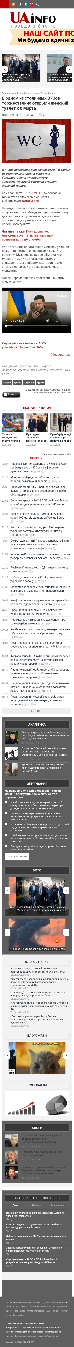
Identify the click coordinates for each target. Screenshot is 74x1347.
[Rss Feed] (13, 5)
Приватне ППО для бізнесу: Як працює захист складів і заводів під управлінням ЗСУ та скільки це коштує (44, 751)
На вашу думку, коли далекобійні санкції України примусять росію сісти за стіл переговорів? (33, 794)
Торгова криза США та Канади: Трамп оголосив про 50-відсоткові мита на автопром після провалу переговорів (40, 660)
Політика (36, 1302)
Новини (36, 458)
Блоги (37, 1128)
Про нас (9, 1336)
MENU (4, 4)
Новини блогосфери (43, 93)
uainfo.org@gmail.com (48, 1336)
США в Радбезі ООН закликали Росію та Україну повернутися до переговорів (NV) (37, 994)
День (16, 1205)
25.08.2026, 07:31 (19, 1026)
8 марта (7, 382)
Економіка (60, 1302)
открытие (29, 382)
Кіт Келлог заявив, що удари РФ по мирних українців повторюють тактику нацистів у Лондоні (37, 531)
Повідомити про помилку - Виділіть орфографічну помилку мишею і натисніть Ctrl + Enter (36, 370)
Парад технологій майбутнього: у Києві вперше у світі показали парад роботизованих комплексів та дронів (39, 673)
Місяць (36, 1205)
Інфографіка (37, 1085)
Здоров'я (61, 1306)
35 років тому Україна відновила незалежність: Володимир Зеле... (18, 77)
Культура (16, 1306)
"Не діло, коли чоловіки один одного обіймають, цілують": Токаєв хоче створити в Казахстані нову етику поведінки (40, 687)
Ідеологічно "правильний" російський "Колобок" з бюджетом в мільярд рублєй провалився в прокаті (43, 1170)
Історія (33, 1306)
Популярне (52, 1198)
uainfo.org (41, 1327)
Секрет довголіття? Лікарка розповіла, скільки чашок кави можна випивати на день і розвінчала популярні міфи (39, 544)
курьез (40, 382)
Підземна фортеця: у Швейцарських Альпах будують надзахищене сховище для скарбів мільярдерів (38, 490)
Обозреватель (60, 355)
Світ (8, 1306)
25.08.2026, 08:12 (19, 999)
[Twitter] (25, 5)
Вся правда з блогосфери (15, 93)
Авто (49, 1306)
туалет (17, 382)
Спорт (9, 1311)
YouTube (37, 347)
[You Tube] (31, 5)
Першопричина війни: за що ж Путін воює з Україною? (42, 1153)
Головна (9, 1302)
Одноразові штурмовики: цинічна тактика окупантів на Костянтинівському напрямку (41, 1138)
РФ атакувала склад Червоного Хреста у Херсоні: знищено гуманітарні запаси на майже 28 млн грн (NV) (39, 1005)
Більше (36, 711)
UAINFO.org (30, 201)
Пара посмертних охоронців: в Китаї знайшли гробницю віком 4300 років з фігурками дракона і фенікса (38, 467)
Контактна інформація (25, 1336)
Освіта (41, 1306)
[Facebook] (19, 5)
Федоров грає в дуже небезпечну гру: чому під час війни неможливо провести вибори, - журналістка (45, 735)
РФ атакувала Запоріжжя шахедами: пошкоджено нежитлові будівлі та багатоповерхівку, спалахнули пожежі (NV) (39, 982)
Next (70, 69)
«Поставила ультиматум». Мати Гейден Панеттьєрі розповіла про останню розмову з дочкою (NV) (36, 1019)
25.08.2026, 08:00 (19, 1012)
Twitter (24, 347)
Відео (22, 1311)
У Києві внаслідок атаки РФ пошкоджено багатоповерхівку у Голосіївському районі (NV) (37, 970)
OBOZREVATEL (32, 193)
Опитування (37, 784)
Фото (36, 870)
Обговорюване (25, 1198)
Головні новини (22, 1302)
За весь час (57, 1205)
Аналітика (37, 724)
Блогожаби (37, 1036)
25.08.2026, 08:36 (19, 975)
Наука (25, 1306)
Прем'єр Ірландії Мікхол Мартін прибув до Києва (60, 437)
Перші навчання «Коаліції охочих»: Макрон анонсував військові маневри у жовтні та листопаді (37, 700)
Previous (4, 69)
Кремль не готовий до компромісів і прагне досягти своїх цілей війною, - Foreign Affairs (43, 767)
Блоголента (52, 1311)
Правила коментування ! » (57, 454)
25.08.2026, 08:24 (19, 988)
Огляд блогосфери (36, 1311)
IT (54, 1306)
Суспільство (48, 1302)
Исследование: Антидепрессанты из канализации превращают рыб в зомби (27, 235)
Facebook (11, 347)
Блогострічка (37, 962)
